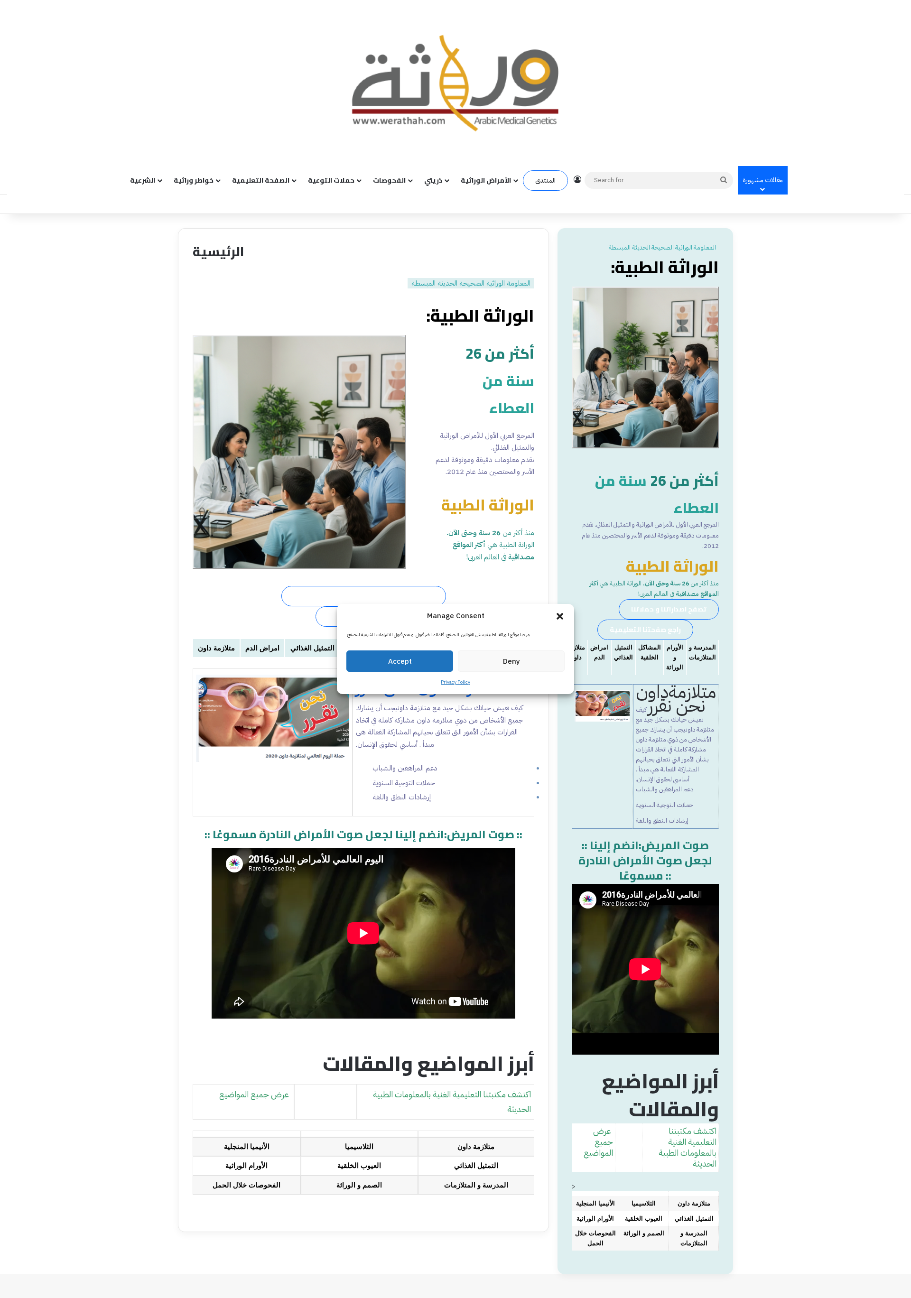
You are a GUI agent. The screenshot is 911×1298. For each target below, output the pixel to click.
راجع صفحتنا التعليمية (645, 629)
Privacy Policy (455, 682)
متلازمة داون (216, 648)
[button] (560, 616)
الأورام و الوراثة (674, 657)
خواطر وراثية (194, 180)
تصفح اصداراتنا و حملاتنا (668, 609)
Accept (400, 661)
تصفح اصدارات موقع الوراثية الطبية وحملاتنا (364, 596)
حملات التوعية (331, 180)
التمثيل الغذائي (312, 648)
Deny (511, 661)
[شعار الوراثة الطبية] (455, 83)
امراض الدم (262, 648)
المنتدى (545, 180)
